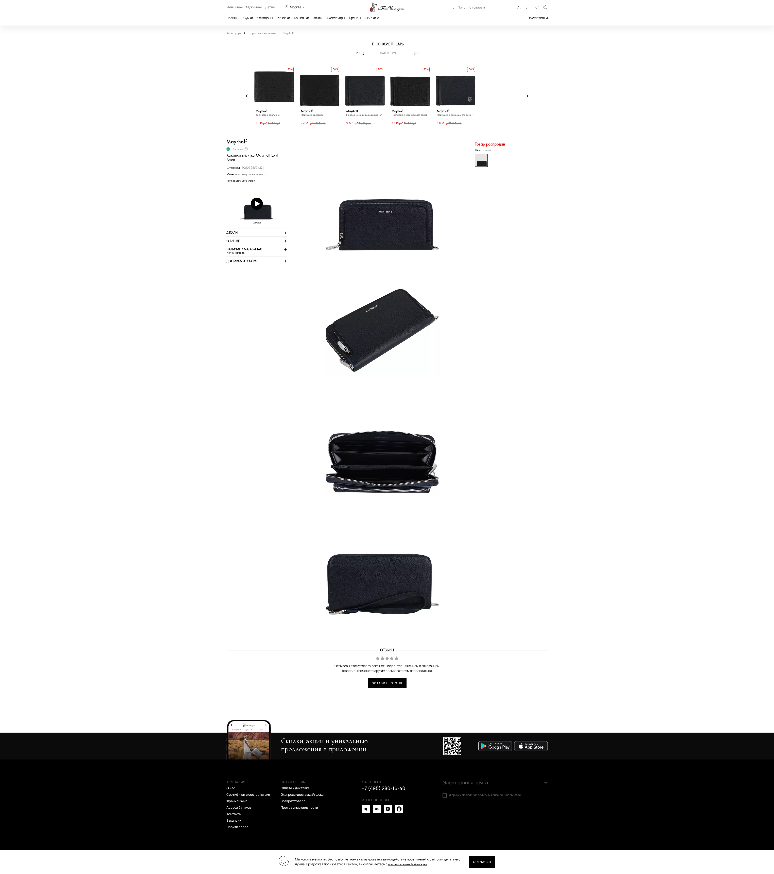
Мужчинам (254, 7)
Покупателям (538, 18)
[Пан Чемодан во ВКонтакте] (377, 809)
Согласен (482, 862)
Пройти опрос (237, 827)
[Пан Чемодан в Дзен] (388, 809)
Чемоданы (265, 18)
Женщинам (234, 7)
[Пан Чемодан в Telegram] (366, 809)
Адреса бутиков (238, 807)
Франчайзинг (236, 801)
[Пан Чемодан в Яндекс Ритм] (399, 809)
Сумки (248, 18)
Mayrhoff (288, 33)
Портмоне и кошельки (262, 33)
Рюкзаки (283, 18)
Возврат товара (293, 801)
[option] (274, 96)
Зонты (318, 18)
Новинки (232, 18)
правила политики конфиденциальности (493, 795)
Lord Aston (248, 180)
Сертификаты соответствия (248, 794)
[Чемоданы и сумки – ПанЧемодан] (387, 7)
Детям (270, 7)
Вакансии (233, 820)
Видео (257, 222)
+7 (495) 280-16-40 (383, 788)
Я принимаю (485, 795)
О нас (230, 788)
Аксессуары (336, 18)
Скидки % (372, 18)
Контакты (233, 814)
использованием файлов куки (407, 864)
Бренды (355, 18)
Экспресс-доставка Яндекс (302, 794)
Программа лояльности (299, 807)
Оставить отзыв (387, 683)
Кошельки (301, 18)
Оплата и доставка (295, 788)
